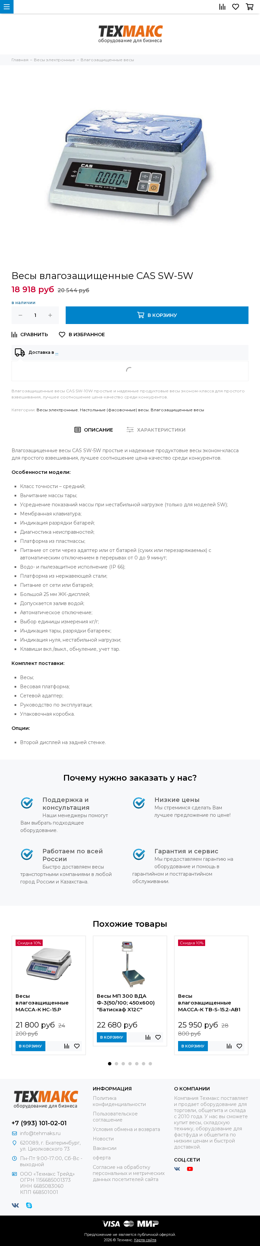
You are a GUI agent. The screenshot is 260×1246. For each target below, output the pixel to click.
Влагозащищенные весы (177, 409)
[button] (109, 1063)
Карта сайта (145, 1240)
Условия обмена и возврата (126, 1129)
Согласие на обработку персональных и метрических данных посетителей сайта (129, 1173)
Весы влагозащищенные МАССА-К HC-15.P (42, 1003)
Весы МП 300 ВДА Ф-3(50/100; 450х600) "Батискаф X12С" (126, 1003)
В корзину (30, 1046)
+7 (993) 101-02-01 (39, 1123)
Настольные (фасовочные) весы (114, 409)
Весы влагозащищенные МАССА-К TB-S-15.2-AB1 (209, 1003)
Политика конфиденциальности (119, 1101)
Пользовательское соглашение (115, 1117)
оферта (102, 1158)
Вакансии (104, 1148)
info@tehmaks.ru (40, 1133)
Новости (103, 1139)
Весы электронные (57, 409)
